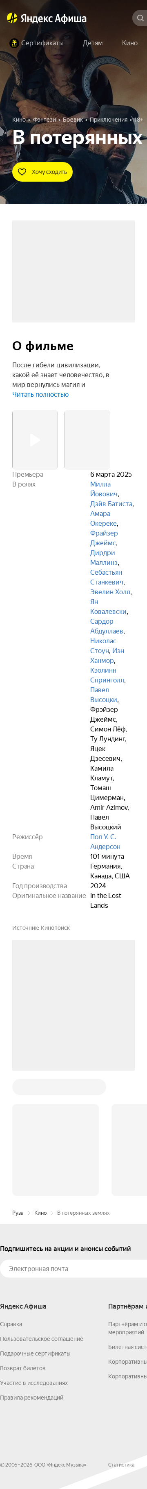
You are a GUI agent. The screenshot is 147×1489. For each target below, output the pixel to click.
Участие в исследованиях (34, 1259)
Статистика (121, 1341)
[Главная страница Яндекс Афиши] (12, 18)
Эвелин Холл (110, 592)
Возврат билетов (23, 1244)
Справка (11, 1200)
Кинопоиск (55, 928)
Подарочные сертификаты (35, 1230)
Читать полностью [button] (40, 394)
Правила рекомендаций (31, 1274)
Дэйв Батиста (111, 504)
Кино (40, 1089)
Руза (18, 1089)
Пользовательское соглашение (41, 1215)
